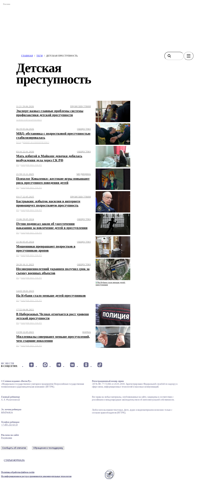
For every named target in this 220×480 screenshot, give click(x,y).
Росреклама (6, 437)
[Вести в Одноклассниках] (86, 364)
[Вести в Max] (45, 364)
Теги (39, 55)
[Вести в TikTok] (100, 364)
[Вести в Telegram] (59, 364)
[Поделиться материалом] (110, 473)
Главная (27, 55)
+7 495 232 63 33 (9, 424)
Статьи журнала (14, 460)
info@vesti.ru (7, 412)
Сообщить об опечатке (14, 448)
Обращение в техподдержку (48, 448)
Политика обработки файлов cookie (17, 472)
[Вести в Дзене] (31, 364)
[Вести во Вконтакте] (72, 364)
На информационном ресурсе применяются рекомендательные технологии (36, 476)
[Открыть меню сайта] (189, 56)
